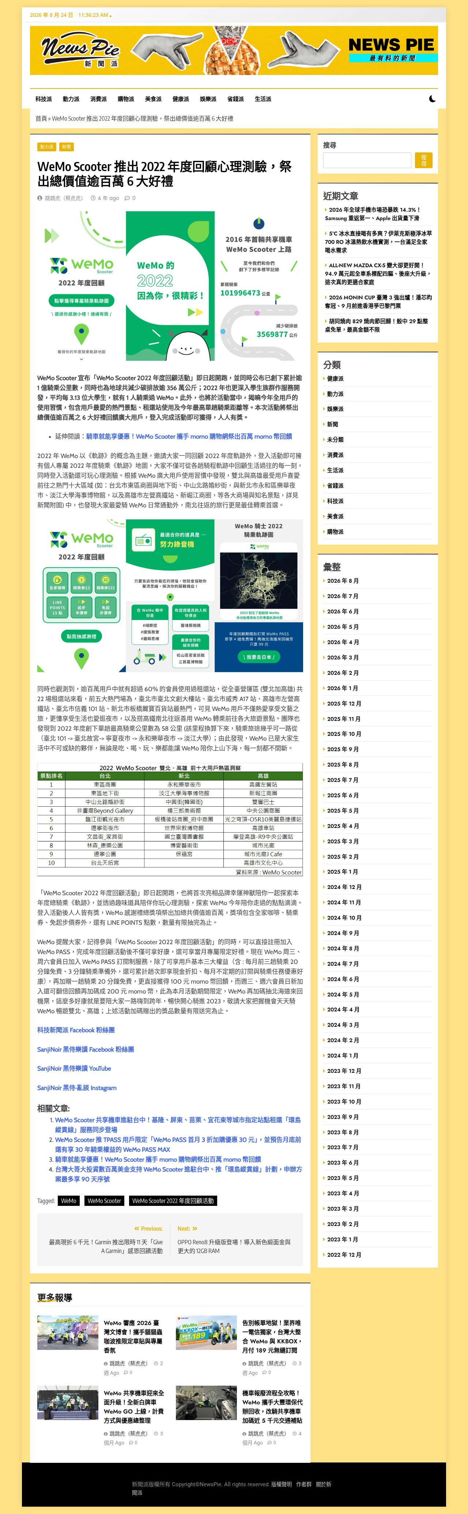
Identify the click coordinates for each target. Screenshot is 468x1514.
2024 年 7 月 (343, 964)
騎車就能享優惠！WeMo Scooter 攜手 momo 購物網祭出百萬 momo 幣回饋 (158, 1159)
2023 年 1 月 (342, 1239)
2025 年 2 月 (343, 856)
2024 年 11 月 (344, 902)
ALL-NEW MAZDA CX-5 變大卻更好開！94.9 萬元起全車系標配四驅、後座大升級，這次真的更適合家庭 (378, 273)
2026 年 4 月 (343, 642)
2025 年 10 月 (344, 734)
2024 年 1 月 (343, 1055)
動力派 (71, 98)
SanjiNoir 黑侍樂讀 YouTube (74, 1068)
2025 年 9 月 (343, 749)
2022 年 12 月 (344, 1254)
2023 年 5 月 (343, 1178)
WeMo (68, 1200)
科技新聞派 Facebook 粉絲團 (76, 1030)
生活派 (263, 98)
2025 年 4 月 (343, 826)
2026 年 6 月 (343, 611)
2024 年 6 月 (343, 979)
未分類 (335, 439)
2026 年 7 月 (343, 596)
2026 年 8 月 (343, 580)
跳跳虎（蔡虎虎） (65, 198)
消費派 (98, 98)
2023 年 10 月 (344, 1101)
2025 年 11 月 (344, 719)
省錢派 (235, 98)
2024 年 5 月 (343, 994)
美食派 (153, 98)
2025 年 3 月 (343, 841)
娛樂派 (208, 98)
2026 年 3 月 (343, 657)
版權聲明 (281, 1484)
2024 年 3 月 (343, 1025)
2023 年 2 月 (343, 1224)
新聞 (66, 147)
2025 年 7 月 (343, 780)
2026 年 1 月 (342, 688)
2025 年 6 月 (343, 795)
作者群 (304, 1484)
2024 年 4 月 (343, 1009)
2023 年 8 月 (343, 1132)
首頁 (41, 118)
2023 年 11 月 (344, 1086)
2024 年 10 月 (344, 917)
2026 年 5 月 (343, 627)
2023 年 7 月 (343, 1147)
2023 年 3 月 (343, 1208)
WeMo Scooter (104, 1200)
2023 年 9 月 (343, 1117)
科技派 (43, 98)
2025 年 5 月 (343, 810)
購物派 (126, 98)
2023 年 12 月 (344, 1071)
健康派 (181, 98)
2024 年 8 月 (343, 948)
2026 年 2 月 (343, 673)
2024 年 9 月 (343, 933)
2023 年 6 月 (343, 1162)
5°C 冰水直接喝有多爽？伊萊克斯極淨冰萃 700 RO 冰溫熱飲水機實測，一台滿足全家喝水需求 (378, 242)
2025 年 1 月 (342, 871)
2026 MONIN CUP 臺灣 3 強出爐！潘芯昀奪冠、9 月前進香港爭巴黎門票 (378, 302)
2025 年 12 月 (344, 703)
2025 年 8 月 (343, 764)
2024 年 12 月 (344, 887)
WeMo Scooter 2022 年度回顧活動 (173, 1200)
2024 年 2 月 (343, 1040)
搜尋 (329, 145)
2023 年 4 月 (343, 1193)
